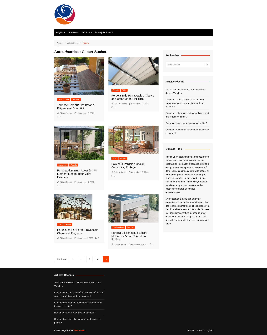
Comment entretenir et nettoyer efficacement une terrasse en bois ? (187, 115)
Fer (60, 224)
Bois (60, 99)
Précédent (61, 259)
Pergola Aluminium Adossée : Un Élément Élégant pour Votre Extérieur (77, 174)
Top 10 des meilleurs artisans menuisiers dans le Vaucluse (185, 91)
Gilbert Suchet (66, 113)
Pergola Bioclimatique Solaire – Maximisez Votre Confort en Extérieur (130, 236)
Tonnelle (85, 32)
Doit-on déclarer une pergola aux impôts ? (186, 123)
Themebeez (79, 330)
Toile (124, 90)
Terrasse (72, 32)
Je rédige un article (104, 32)
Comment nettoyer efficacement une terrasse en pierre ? (187, 131)
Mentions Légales (205, 330)
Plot (67, 99)
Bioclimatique (118, 227)
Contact (190, 330)
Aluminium (63, 165)
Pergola (59, 32)
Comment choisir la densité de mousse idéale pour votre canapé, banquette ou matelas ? (184, 103)
